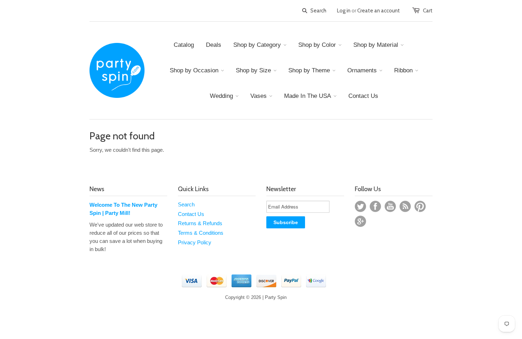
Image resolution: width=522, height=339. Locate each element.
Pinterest (420, 206)
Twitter (360, 206)
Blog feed (405, 206)
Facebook (375, 206)
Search (186, 204)
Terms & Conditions (200, 233)
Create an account (378, 10)
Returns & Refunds (200, 223)
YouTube (390, 206)
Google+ (360, 221)
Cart (428, 10)
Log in (343, 10)
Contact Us (191, 214)
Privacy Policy (194, 242)
